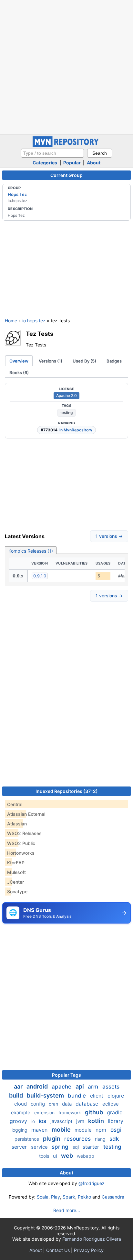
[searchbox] (52, 153)
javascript (62, 1121)
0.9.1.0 (39, 575)
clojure (115, 1095)
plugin (52, 1138)
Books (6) (19, 372)
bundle (77, 1095)
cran (54, 1104)
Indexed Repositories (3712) (67, 791)
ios (43, 1121)
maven (40, 1130)
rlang (101, 1139)
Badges (114, 360)
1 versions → (109, 536)
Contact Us (58, 1250)
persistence (27, 1139)
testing (66, 412)
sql (76, 1147)
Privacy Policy (89, 1250)
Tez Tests (39, 333)
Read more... (66, 1210)
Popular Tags (66, 1075)
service (40, 1147)
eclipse (110, 1104)
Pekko (84, 1197)
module (84, 1130)
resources (78, 1139)
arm (94, 1086)
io (33, 1121)
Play (55, 1197)
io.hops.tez (34, 320)
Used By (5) (84, 360)
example (21, 1112)
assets (110, 1086)
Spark (69, 1197)
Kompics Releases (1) (30, 551)
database (88, 1103)
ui (55, 1156)
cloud (21, 1104)
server (20, 1147)
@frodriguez (91, 1183)
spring (61, 1147)
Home (11, 320)
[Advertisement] (66, 66)
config (38, 1104)
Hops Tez (17, 194)
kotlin (96, 1120)
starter (92, 1147)
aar (19, 1086)
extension (45, 1112)
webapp (85, 1156)
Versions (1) (50, 360)
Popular (72, 162)
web (67, 1155)
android (37, 1086)
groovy (19, 1121)
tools (44, 1156)
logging (20, 1130)
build (16, 1095)
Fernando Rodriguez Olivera (91, 1239)
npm (102, 1130)
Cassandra (113, 1197)
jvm (81, 1121)
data (67, 1104)
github (94, 1112)
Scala (42, 1197)
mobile (62, 1129)
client (97, 1095)
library (115, 1121)
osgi (115, 1130)
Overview (18, 360)
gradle (114, 1112)
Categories (45, 162)
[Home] (66, 145)
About (93, 162)
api (80, 1086)
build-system (46, 1095)
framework (70, 1112)
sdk (114, 1139)
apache (62, 1086)
